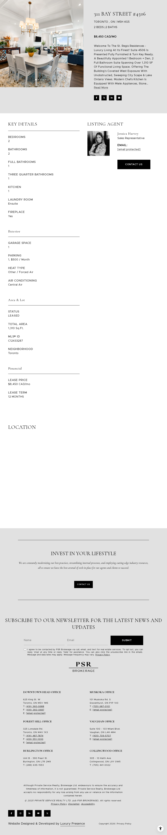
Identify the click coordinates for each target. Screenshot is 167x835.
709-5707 (105, 736)
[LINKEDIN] (29, 813)
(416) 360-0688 (35, 706)
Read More (101, 87)
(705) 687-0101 (101, 706)
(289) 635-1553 (35, 765)
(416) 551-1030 (34, 739)
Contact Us (83, 584)
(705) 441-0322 (101, 765)
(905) (95, 736)
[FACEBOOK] (11, 813)
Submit (127, 640)
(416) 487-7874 (34, 736)
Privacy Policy (102, 655)
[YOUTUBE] (38, 813)
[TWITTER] (47, 813)
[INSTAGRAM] (20, 813)
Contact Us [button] (134, 164)
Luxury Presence (72, 823)
